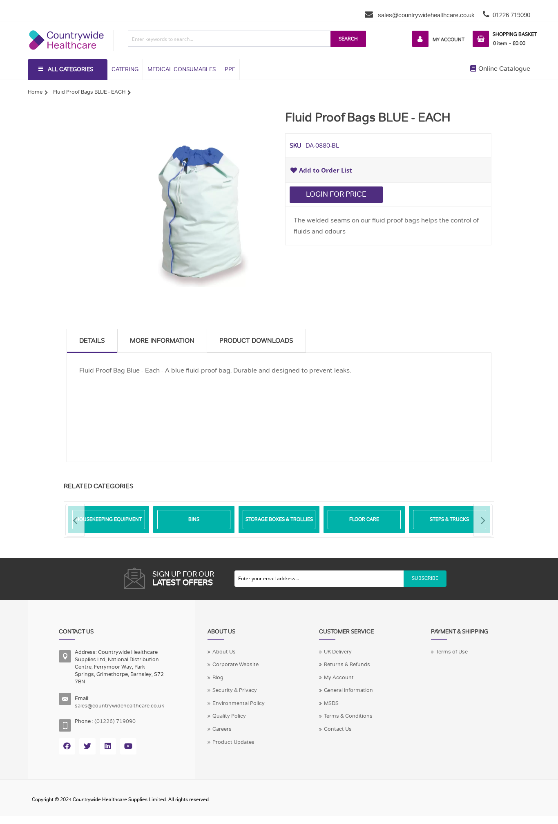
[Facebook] (67, 746)
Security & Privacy (234, 690)
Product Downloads (256, 341)
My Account (448, 40)
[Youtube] (128, 746)
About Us (224, 652)
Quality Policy (229, 716)
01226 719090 (511, 14)
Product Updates (233, 742)
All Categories (70, 69)
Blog (217, 677)
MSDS (331, 703)
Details (92, 341)
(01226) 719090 (115, 721)
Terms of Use (452, 652)
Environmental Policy (238, 703)
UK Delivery (338, 652)
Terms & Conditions (348, 716)
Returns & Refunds (347, 664)
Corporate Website (235, 664)
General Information (348, 690)
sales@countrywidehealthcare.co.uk (425, 14)
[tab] (92, 341)
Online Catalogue (503, 69)
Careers (222, 729)
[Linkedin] (108, 746)
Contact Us (338, 729)
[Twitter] (87, 746)
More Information (162, 341)
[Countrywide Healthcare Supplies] (66, 30)
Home (35, 92)
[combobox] (229, 39)
